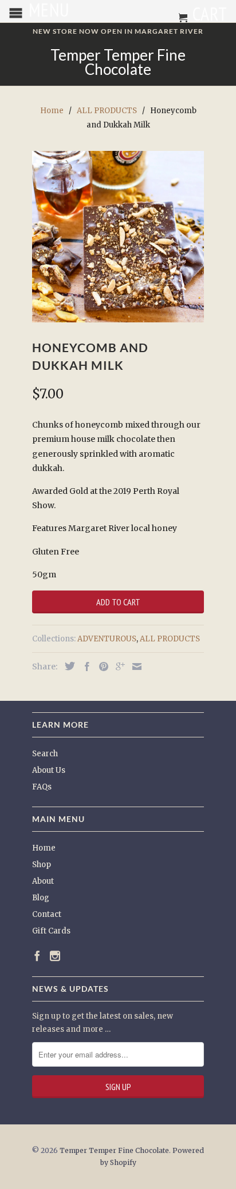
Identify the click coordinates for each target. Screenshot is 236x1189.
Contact (46, 914)
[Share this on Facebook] (84, 666)
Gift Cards (51, 931)
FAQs (42, 787)
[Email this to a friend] (134, 666)
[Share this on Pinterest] (100, 666)
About (43, 881)
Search (45, 754)
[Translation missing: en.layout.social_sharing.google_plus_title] (117, 666)
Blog (40, 898)
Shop (41, 864)
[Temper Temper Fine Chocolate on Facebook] (37, 956)
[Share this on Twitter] (67, 666)
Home (44, 848)
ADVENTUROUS (106, 639)
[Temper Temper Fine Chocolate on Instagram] (55, 956)
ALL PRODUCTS (170, 639)
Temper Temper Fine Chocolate (118, 62)
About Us (48, 770)
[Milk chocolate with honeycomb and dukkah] (118, 236)
